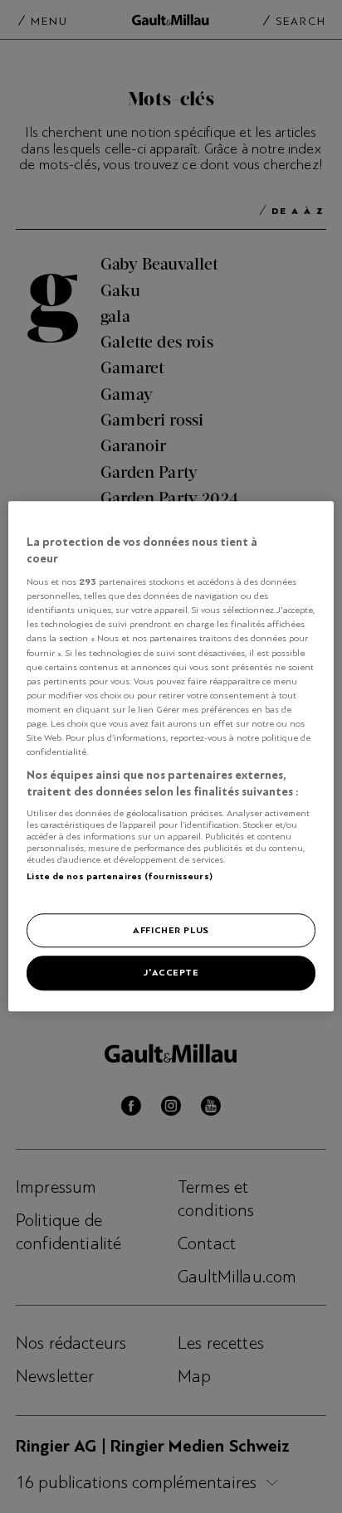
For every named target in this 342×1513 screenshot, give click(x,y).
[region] (170, 756)
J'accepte (170, 973)
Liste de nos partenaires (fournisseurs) (119, 876)
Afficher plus (170, 930)
